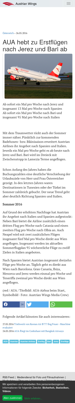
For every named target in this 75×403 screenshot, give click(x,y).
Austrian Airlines (27, 341)
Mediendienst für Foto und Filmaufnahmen (40, 377)
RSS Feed (8, 377)
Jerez (56, 341)
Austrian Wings (26, 3)
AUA (5, 341)
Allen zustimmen (12, 398)
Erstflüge (65, 341)
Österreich (8, 33)
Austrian (14, 341)
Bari (49, 341)
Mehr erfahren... (33, 398)
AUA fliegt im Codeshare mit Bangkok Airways (39, 331)
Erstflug (41, 341)
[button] (14, 304)
